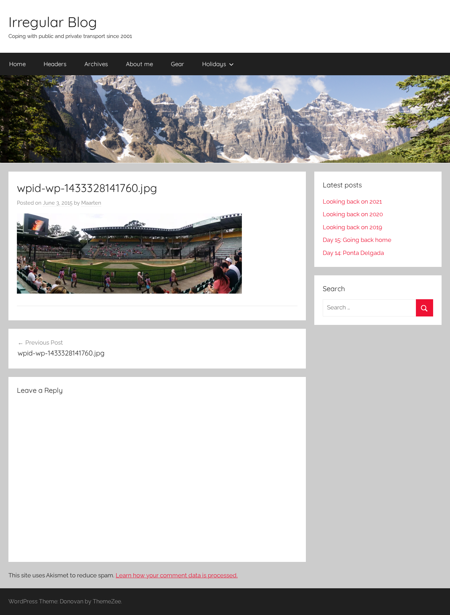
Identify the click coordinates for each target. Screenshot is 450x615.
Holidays (214, 64)
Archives (96, 64)
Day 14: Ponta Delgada (353, 252)
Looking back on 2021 (352, 201)
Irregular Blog (52, 22)
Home (17, 64)
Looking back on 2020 (353, 214)
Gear (177, 64)
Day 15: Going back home (357, 239)
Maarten (91, 203)
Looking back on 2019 (352, 227)
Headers (55, 64)
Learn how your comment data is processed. (177, 575)
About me (139, 64)
